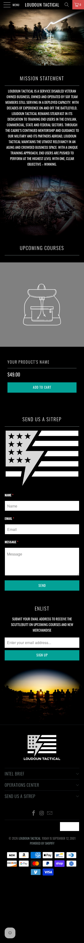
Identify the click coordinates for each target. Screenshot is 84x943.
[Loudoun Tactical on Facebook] (33, 813)
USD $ (66, 826)
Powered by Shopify (42, 843)
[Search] (66, 4)
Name (9, 495)
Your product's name (28, 362)
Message (11, 542)
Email (9, 518)
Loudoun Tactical (42, 5)
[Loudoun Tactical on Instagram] (41, 813)
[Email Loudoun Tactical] (49, 813)
